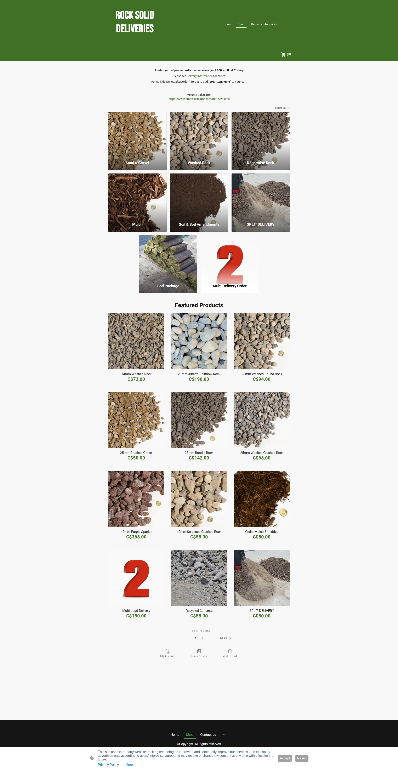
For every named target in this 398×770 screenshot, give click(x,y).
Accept (285, 758)
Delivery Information (200, 76)
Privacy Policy (108, 764)
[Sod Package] (168, 257)
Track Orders (199, 656)
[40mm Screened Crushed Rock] (199, 499)
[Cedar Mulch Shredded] (262, 499)
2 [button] (202, 638)
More (129, 764)
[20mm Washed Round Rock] (262, 341)
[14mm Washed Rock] (136, 341)
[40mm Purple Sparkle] (136, 499)
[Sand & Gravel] (137, 134)
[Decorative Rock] (261, 134)
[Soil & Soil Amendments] (199, 195)
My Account (168, 656)
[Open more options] (286, 24)
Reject (302, 758)
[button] (226, 638)
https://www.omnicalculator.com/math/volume (199, 99)
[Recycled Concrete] (199, 578)
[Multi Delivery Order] (230, 257)
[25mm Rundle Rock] (199, 420)
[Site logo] (135, 42)
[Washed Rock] (199, 134)
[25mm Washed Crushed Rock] (262, 420)
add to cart (230, 656)
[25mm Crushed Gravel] (136, 420)
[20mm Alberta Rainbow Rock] (199, 341)
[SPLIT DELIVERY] (261, 195)
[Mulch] (137, 195)
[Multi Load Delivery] (136, 578)
